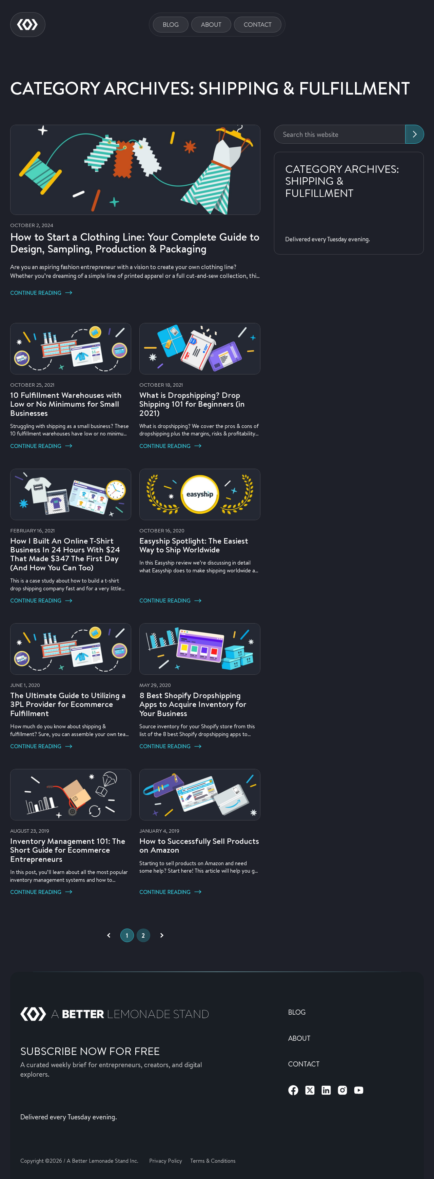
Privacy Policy (165, 1160)
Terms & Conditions (213, 1160)
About (211, 24)
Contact (258, 24)
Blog (171, 24)
